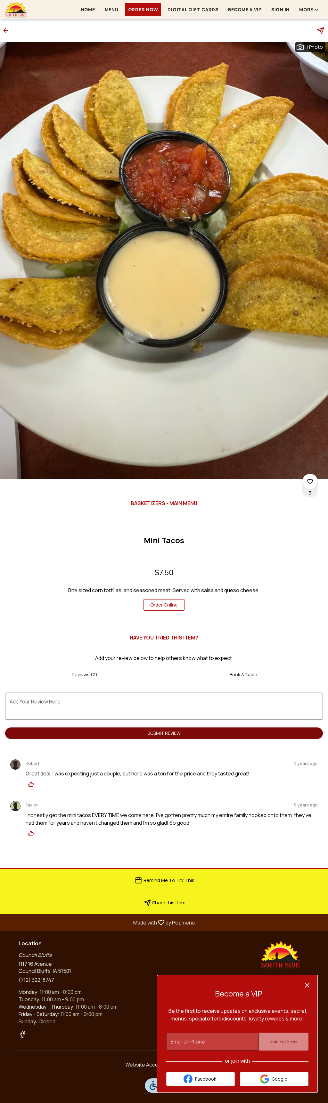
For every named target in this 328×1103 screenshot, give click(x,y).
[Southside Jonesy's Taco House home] (34, 10)
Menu (112, 9)
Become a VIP (245, 9)
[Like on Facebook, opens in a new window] (22, 1035)
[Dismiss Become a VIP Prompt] (307, 985)
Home (88, 9)
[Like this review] (33, 784)
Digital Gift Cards (193, 9)
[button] (309, 9)
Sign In (280, 9)
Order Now (143, 9)
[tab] (84, 674)
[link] (164, 605)
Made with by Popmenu (100, 922)
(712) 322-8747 (36, 979)
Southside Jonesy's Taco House (280, 955)
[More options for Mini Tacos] (310, 481)
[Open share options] (320, 30)
